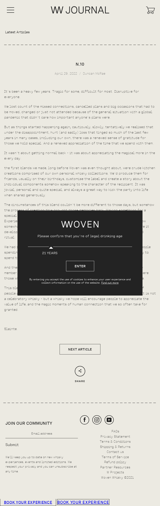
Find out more (110, 282)
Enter (80, 266)
